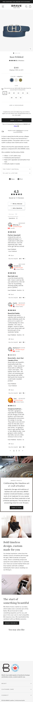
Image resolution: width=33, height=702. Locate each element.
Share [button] (12, 255)
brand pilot (22, 700)
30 (14, 93)
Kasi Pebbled (12, 249)
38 (11, 97)
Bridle (22, 152)
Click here (19, 130)
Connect (5, 695)
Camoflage (20, 80)
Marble (16, 80)
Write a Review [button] (17, 204)
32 (18, 93)
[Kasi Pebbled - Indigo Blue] (2, 654)
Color (17, 76)
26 (5, 93)
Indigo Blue (12, 80)
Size (16, 85)
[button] (20, 258)
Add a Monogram (16, 105)
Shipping (11, 70)
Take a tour (16, 507)
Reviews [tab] (11, 214)
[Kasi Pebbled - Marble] (4, 654)
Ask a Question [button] (17, 208)
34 (23, 93)
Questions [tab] (12, 218)
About (4, 683)
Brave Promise (11, 623)
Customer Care (8, 689)
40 (16, 97)
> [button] (22, 451)
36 (27, 93)
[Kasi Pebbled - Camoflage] (7, 654)
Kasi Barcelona (15, 152)
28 (9, 93)
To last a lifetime (10, 173)
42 (20, 97)
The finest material (11, 169)
